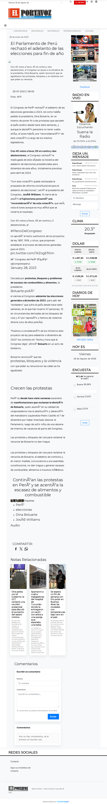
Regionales (37, 31)
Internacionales (72, 31)
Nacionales (53, 31)
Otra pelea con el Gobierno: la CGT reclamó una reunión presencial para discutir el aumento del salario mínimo (18, 604)
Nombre (20, 679)
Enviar (53, 716)
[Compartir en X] (21, 549)
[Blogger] (97, 2)
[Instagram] (92, 2)
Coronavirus (20, 31)
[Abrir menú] (5, 25)
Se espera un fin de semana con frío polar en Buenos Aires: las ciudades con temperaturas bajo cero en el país (57, 604)
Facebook (85, 87)
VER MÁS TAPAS (85, 339)
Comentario (21, 690)
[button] (71, 2)
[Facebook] (88, 2)
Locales (89, 31)
